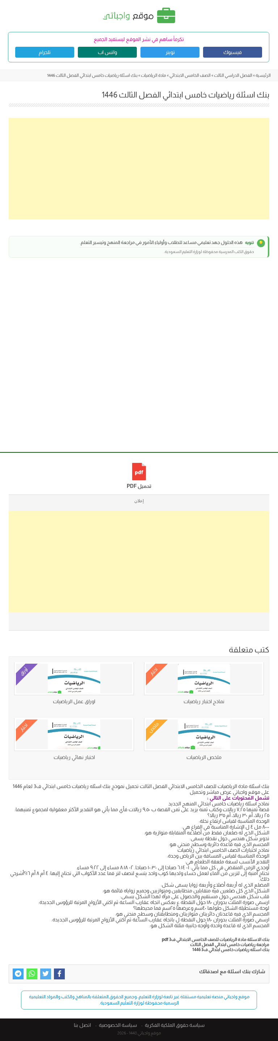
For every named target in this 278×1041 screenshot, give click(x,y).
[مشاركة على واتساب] (31, 974)
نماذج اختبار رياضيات (204, 701)
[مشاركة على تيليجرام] (18, 974)
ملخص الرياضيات (204, 757)
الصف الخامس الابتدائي (190, 75)
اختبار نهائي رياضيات (74, 757)
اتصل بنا (82, 1025)
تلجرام (45, 52)
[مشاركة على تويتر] (45, 974)
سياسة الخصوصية (118, 1025)
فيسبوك (232, 52)
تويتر (170, 52)
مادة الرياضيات (153, 75)
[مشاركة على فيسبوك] (59, 974)
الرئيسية (263, 75)
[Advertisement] (139, 168)
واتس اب (107, 52)
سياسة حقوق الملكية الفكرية (175, 1025)
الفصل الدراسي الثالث (233, 75)
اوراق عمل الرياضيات (74, 701)
